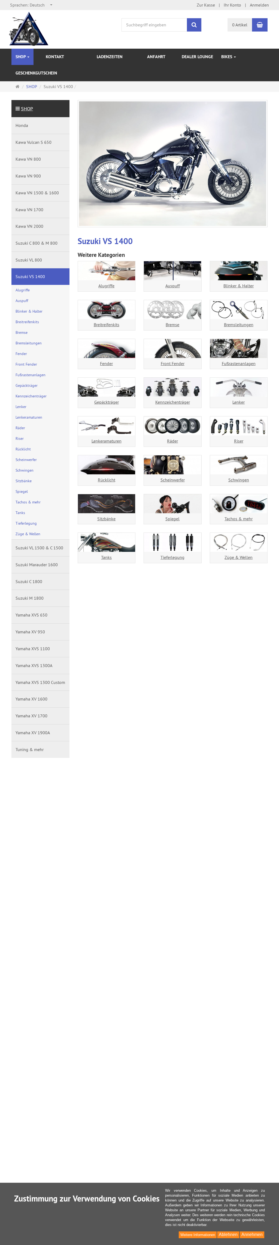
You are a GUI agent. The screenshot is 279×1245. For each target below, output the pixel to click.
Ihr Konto (232, 5)
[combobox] (31, 5)
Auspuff (172, 285)
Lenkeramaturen (107, 441)
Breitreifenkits (106, 324)
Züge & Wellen (239, 557)
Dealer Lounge (197, 57)
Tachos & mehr (239, 518)
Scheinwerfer (172, 480)
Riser (238, 441)
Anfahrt (156, 57)
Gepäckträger (106, 402)
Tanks (106, 557)
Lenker (238, 402)
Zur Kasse (206, 5)
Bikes (227, 57)
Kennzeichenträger (172, 402)
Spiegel (172, 518)
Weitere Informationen (197, 1235)
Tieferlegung (172, 557)
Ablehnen (228, 1234)
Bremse (172, 324)
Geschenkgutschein (36, 73)
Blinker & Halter (238, 285)
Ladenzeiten (110, 57)
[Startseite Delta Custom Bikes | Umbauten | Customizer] (29, 29)
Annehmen (252, 1234)
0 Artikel (239, 24)
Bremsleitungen (238, 324)
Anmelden (259, 5)
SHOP (21, 57)
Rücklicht (106, 480)
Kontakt (55, 57)
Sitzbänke (106, 518)
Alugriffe (106, 285)
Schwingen (238, 480)
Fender (106, 363)
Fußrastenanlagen (239, 363)
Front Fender (172, 363)
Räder (172, 441)
